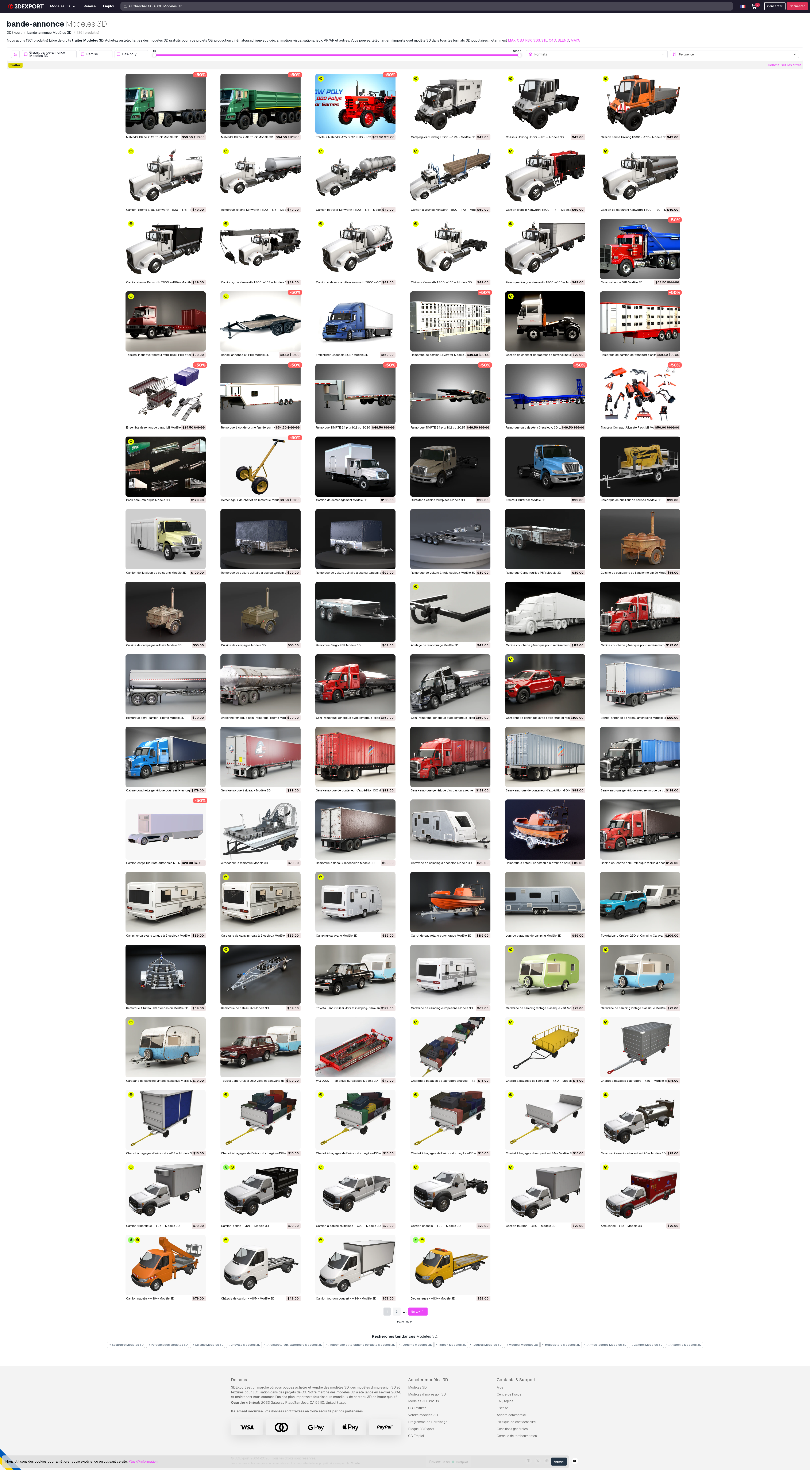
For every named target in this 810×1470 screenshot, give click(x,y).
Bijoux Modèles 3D (452, 1345)
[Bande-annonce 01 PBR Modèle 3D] (260, 321)
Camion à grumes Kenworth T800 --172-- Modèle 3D (447, 210)
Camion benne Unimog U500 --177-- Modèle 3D (634, 137)
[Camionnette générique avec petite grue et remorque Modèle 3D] (545, 684)
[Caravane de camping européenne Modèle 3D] (450, 975)
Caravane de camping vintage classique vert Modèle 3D (544, 1008)
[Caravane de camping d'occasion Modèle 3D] (450, 829)
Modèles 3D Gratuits (423, 1401)
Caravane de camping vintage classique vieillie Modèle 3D (165, 1081)
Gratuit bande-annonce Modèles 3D (47, 54)
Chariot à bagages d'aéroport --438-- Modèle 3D (160, 1153)
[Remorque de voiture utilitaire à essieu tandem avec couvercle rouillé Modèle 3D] (260, 539)
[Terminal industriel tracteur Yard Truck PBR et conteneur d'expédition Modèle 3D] (166, 321)
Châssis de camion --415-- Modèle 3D (247, 1298)
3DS (536, 40)
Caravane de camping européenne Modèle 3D (442, 1008)
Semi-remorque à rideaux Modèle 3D (246, 790)
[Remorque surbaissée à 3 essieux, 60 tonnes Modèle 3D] (545, 394)
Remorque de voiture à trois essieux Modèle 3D (443, 573)
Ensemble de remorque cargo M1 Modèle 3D (155, 427)
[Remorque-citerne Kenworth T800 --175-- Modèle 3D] (260, 176)
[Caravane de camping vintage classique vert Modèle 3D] (545, 975)
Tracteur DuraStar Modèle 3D (525, 500)
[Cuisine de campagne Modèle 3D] (260, 612)
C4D (552, 40)
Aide (500, 1387)
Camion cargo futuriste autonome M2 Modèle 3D (159, 863)
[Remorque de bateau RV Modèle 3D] (260, 975)
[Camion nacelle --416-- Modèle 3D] (166, 1265)
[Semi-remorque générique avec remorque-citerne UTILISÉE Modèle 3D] (355, 684)
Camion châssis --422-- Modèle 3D (436, 1226)
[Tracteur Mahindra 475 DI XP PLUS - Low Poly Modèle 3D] (355, 104)
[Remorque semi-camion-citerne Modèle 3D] (166, 684)
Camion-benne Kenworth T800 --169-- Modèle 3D (161, 282)
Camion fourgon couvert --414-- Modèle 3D (346, 1298)
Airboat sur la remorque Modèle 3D (244, 863)
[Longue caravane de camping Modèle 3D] (545, 902)
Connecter (797, 6)
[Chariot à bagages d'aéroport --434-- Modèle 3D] (545, 1120)
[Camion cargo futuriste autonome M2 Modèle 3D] (166, 829)
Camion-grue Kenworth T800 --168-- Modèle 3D (255, 282)
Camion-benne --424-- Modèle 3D (245, 1226)
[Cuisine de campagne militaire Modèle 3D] (166, 612)
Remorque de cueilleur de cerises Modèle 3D (631, 500)
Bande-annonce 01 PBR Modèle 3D (245, 355)
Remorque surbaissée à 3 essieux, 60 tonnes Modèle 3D (545, 427)
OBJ (520, 40)
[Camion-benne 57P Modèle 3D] (640, 249)
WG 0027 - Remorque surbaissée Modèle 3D (347, 1081)
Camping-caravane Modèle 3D (336, 935)
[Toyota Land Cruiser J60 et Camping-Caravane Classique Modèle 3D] (355, 975)
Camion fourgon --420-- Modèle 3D (531, 1226)
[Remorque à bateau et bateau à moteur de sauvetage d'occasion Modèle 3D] (545, 829)
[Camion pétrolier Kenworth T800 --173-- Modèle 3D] (355, 176)
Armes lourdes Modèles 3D (606, 1345)
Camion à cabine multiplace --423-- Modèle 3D (348, 1226)
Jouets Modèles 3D (487, 1345)
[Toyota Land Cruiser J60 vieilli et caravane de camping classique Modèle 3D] (260, 1047)
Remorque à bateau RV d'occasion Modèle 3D (157, 1008)
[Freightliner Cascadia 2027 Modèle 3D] (355, 321)
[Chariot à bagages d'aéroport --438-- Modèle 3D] (166, 1120)
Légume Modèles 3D (417, 1345)
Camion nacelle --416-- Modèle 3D (150, 1298)
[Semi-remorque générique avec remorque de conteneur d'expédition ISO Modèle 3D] (640, 757)
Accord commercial (511, 1415)
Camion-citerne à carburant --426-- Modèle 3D (633, 1153)
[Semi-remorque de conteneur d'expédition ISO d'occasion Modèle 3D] (355, 757)
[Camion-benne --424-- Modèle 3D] (260, 1192)
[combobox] (599, 54)
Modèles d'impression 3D (427, 1394)
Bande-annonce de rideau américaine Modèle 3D (634, 718)
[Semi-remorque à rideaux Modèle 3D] (260, 757)
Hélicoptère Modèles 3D (562, 1345)
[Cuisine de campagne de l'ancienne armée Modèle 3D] (640, 539)
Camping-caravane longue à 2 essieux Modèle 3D (160, 935)
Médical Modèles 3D (523, 1345)
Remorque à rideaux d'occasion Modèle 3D (345, 863)
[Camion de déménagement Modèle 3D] (355, 467)
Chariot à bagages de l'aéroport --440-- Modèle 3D (541, 1081)
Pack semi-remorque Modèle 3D (148, 500)
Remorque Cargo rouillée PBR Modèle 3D (533, 573)
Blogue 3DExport (421, 1429)
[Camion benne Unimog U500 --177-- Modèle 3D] (640, 104)
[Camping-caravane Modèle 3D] (355, 902)
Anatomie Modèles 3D (685, 1345)
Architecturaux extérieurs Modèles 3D (294, 1345)
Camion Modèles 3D (648, 1345)
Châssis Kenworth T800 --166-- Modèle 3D (441, 282)
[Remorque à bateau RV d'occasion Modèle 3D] (166, 975)
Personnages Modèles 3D (169, 1345)
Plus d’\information (143, 1461)
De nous (239, 1379)
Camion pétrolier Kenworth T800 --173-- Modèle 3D (352, 210)
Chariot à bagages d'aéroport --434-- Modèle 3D (540, 1153)
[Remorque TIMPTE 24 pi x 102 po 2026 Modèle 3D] (355, 394)
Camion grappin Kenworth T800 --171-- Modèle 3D (541, 210)
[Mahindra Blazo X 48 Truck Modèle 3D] (260, 104)
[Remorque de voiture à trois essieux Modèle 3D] (450, 539)
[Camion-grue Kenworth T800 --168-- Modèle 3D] (260, 249)
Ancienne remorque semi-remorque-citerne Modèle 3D (257, 718)
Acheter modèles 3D (428, 1379)
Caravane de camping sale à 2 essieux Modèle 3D (255, 935)
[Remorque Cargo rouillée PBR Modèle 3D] (545, 539)
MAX (512, 40)
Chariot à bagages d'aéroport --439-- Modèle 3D (634, 1081)
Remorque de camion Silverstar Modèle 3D (440, 355)
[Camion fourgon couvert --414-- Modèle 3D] (355, 1265)
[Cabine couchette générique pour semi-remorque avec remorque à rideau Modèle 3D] (166, 757)
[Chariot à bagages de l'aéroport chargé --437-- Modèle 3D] (260, 1120)
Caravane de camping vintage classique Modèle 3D (635, 1008)
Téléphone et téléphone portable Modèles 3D (362, 1345)
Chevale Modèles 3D (245, 1345)
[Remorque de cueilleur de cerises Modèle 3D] (640, 467)
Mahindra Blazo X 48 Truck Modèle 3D (247, 137)
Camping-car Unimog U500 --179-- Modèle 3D (443, 137)
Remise (92, 54)
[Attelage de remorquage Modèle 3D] (450, 612)
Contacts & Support (516, 1379)
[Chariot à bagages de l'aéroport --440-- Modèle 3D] (545, 1047)
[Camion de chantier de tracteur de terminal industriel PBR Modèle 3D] (545, 321)
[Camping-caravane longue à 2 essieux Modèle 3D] (166, 902)
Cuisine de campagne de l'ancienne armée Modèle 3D (637, 573)
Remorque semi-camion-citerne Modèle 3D (155, 718)
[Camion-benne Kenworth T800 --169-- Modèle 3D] (166, 249)
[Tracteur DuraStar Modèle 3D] (545, 467)
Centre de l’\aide (509, 1394)
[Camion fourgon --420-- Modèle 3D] (545, 1192)
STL (544, 40)
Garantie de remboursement (517, 1436)
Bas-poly (129, 54)
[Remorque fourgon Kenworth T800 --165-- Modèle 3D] (545, 249)
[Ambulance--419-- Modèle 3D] (640, 1192)
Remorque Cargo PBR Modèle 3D (338, 645)
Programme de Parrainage (427, 1422)
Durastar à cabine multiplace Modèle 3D (438, 500)
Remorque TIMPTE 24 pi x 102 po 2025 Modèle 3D (446, 427)
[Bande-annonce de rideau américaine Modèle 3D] (640, 684)
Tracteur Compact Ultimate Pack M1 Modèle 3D (632, 427)
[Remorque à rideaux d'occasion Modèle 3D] (355, 829)
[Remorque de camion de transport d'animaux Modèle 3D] (640, 321)
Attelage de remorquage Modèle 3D (434, 645)
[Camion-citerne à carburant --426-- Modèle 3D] (640, 1120)
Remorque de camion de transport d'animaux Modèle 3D (639, 355)
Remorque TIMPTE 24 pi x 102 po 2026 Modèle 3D (351, 427)
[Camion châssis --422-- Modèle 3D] (450, 1192)
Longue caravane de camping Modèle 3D (533, 935)
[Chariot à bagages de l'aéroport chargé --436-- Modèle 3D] (355, 1120)
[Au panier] (191, 127)
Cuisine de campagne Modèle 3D (243, 645)
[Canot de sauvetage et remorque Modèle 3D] (450, 902)
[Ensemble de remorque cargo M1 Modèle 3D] (166, 394)
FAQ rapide (505, 1401)
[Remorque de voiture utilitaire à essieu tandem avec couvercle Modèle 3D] (355, 539)
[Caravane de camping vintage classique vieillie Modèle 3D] (166, 1047)
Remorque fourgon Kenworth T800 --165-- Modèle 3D (543, 282)
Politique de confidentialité (516, 1422)
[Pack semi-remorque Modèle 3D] (166, 467)
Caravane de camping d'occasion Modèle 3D (441, 863)
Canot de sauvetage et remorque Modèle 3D (441, 935)
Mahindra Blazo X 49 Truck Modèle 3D (152, 137)
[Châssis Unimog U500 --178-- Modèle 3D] (545, 104)
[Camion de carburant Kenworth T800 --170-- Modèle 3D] (640, 176)
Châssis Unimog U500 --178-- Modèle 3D (535, 137)
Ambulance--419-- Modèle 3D (621, 1226)
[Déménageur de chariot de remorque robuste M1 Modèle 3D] (260, 467)
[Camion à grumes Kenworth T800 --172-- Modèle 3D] (450, 176)
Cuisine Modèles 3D (209, 1345)
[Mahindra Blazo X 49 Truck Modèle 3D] (166, 104)
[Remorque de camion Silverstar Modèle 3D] (450, 321)
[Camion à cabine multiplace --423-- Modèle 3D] (355, 1192)
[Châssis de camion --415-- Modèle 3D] (260, 1265)
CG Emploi (416, 1436)
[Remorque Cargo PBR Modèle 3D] (355, 612)
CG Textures (417, 1408)
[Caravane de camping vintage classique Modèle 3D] (640, 975)
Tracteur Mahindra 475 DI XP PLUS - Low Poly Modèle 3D (355, 137)
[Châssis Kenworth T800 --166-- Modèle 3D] (450, 249)
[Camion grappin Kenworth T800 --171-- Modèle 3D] (545, 176)
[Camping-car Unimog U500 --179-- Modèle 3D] (450, 104)
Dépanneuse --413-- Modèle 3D (433, 1298)
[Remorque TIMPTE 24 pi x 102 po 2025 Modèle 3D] (450, 394)
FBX (528, 40)
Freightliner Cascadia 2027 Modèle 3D (342, 355)
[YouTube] (575, 1461)
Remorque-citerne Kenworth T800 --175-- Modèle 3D (258, 210)
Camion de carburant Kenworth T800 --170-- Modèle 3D (640, 210)
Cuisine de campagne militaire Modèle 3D (154, 645)
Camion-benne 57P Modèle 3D (622, 282)
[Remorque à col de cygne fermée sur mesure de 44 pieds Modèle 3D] (260, 394)
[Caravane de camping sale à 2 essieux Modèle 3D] (260, 902)
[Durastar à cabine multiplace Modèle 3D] (450, 467)
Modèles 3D (417, 1387)
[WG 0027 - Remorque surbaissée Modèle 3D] (355, 1047)
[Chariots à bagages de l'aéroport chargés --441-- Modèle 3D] (450, 1047)
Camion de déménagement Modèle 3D (341, 500)
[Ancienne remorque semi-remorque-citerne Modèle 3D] (260, 684)
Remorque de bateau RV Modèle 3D (245, 1008)
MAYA (575, 40)
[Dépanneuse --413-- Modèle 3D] (450, 1265)
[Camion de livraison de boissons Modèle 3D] (166, 539)
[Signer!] (199, 127)
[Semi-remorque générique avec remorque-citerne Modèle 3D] (450, 684)
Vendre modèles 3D (423, 1415)
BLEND (563, 40)
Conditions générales (512, 1429)
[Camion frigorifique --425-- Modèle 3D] (166, 1192)
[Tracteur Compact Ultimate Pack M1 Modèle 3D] (640, 394)
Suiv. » (416, 1311)
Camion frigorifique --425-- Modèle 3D (153, 1226)
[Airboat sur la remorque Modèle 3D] (260, 829)
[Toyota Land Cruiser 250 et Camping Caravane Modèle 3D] (640, 902)
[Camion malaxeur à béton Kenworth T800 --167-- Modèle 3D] (355, 249)
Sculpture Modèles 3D (127, 1345)
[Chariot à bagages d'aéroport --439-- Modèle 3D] (640, 1047)
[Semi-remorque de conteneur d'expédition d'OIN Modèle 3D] (545, 757)
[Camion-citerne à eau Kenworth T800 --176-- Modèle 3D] (166, 176)
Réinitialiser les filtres (785, 65)
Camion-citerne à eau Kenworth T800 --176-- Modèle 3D (165, 210)
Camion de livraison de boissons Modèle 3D (156, 573)
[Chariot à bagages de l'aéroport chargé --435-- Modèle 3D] (450, 1120)
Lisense (502, 1408)
